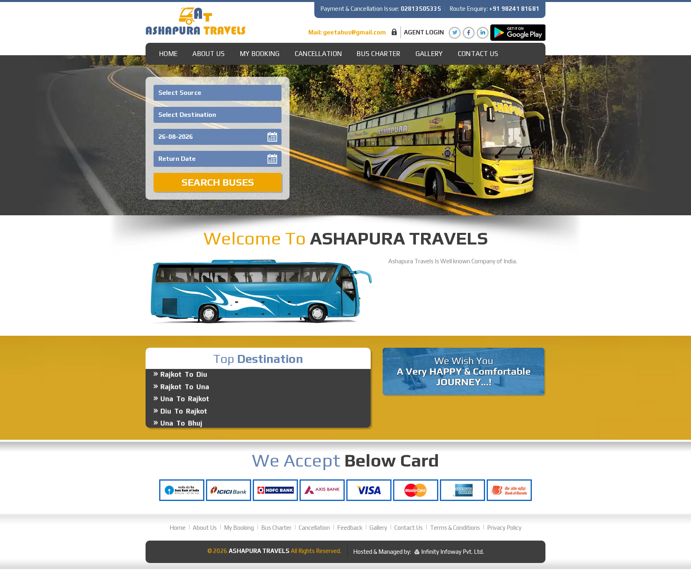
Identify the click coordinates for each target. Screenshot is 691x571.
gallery (429, 54)
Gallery (378, 527)
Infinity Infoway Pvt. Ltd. (452, 551)
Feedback (349, 527)
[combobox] (218, 93)
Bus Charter (378, 54)
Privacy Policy (504, 527)
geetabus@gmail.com (354, 32)
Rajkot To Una (184, 371)
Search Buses (218, 182)
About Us (208, 54)
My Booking (260, 54)
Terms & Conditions (455, 527)
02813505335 (421, 8)
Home (168, 54)
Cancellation (318, 54)
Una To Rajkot (184, 383)
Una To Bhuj (181, 407)
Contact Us (478, 54)
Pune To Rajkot (186, 419)
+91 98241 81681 (514, 8)
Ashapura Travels (259, 550)
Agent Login (424, 32)
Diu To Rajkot (183, 395)
